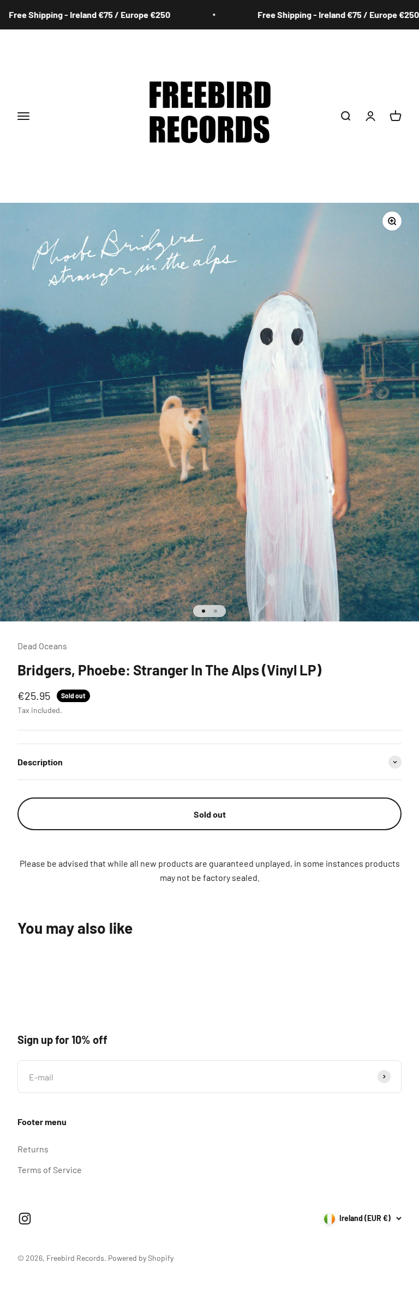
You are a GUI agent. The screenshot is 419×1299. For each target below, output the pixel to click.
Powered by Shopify (140, 1257)
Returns (33, 1149)
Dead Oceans (42, 646)
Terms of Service (49, 1169)
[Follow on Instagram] (24, 1218)
